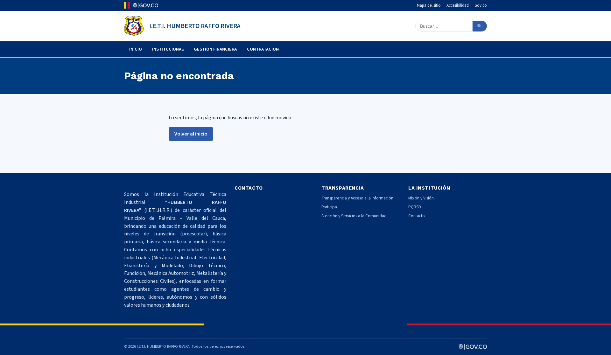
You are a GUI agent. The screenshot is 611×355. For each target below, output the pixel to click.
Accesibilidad (457, 5)
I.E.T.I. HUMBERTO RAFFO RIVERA (195, 26)
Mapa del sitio (429, 5)
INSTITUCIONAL (168, 49)
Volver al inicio (190, 133)
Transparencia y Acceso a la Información (357, 198)
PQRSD (414, 207)
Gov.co (480, 5)
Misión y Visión (421, 198)
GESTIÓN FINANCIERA (215, 49)
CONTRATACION (263, 49)
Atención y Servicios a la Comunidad (354, 216)
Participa (329, 207)
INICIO (135, 49)
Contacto (416, 216)
